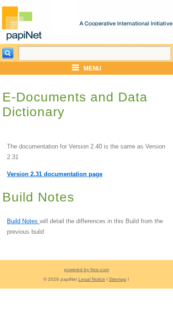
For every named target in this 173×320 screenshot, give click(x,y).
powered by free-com (86, 269)
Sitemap (117, 279)
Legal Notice (91, 279)
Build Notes (23, 221)
